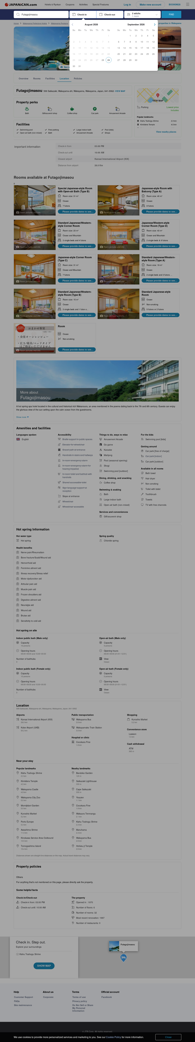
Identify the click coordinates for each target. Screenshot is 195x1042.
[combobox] (44, 14)
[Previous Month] (72, 24)
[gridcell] (109, 35)
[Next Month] (154, 24)
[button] (82, 14)
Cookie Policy (113, 1037)
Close (168, 1037)
